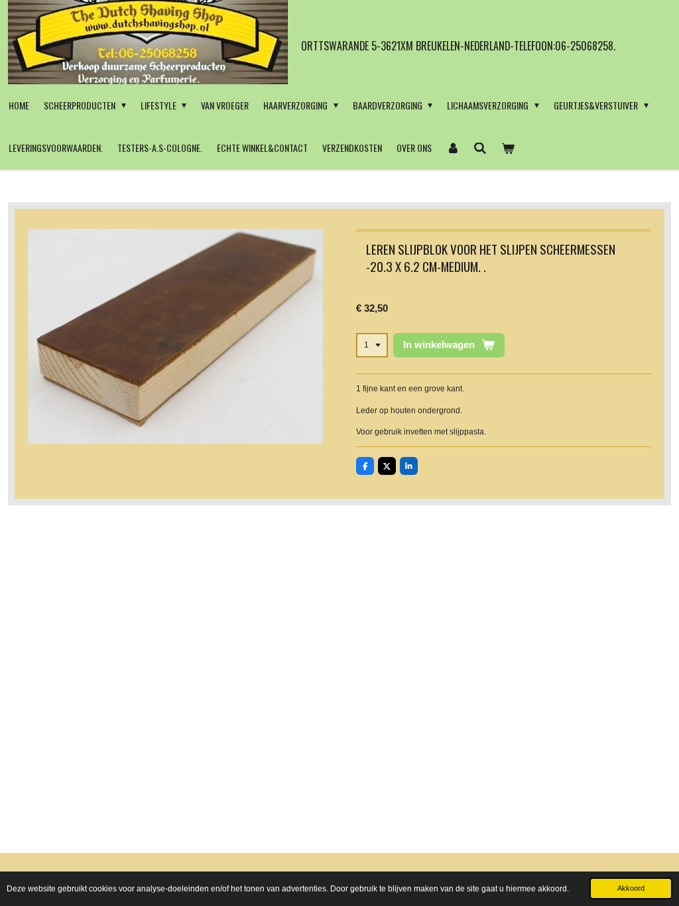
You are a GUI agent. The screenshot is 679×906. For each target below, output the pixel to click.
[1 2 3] (372, 345)
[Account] (453, 148)
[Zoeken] (481, 148)
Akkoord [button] (631, 888)
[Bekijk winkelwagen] (508, 148)
